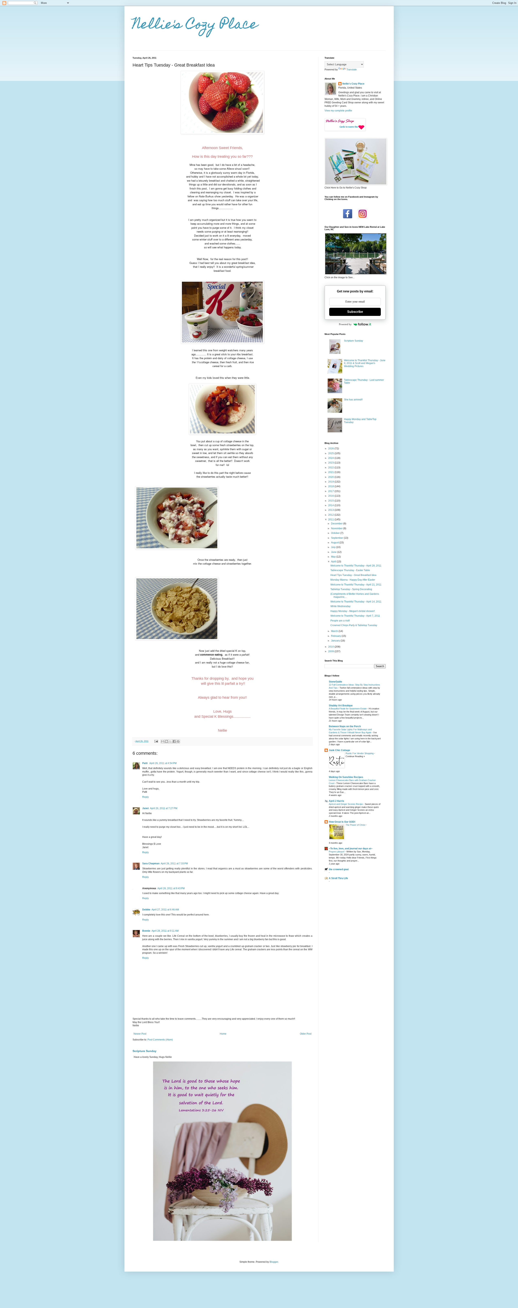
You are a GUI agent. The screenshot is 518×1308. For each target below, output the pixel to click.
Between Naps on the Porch (345, 726)
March (335, 631)
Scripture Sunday (144, 1051)
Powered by (345, 324)
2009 (331, 651)
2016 (331, 495)
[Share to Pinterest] (178, 741)
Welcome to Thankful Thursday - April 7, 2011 (355, 615)
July (333, 547)
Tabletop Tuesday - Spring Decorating (351, 589)
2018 (331, 486)
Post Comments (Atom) (160, 1039)
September (337, 538)
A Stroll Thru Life (338, 878)
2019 (331, 481)
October (335, 533)
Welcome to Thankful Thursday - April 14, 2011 (355, 601)
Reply (145, 797)
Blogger (274, 1261)
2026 (331, 448)
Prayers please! (337, 851)
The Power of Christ (356, 825)
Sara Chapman (150, 863)
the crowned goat (339, 869)
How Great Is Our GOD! (342, 821)
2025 (331, 453)
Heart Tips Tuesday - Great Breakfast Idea (353, 575)
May (333, 556)
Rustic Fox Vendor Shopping (360, 753)
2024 (331, 458)
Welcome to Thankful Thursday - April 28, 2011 (355, 565)
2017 (331, 491)
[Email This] (163, 741)
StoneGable (335, 681)
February (336, 636)
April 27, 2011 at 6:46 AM (165, 909)
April (334, 561)
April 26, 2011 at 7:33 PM (174, 863)
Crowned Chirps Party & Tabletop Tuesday (353, 625)
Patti (145, 763)
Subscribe (355, 311)
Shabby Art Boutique (341, 705)
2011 (331, 519)
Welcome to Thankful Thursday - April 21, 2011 (355, 584)
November (337, 528)
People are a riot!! (340, 620)
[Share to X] (170, 741)
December (337, 523)
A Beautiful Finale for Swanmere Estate (348, 708)
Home (223, 1033)
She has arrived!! (353, 399)
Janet (145, 808)
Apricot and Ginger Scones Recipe (346, 804)
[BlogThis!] (167, 741)
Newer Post (140, 1033)
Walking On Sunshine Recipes (346, 777)
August (335, 542)
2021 (331, 472)
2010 (331, 646)
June (334, 552)
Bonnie (146, 930)
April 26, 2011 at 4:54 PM (163, 763)
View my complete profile (338, 110)
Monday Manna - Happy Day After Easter (352, 579)
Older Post (305, 1033)
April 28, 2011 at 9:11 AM (165, 930)
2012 (331, 514)
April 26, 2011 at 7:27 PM (163, 808)
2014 (331, 505)
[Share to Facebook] (174, 741)
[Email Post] (156, 741)
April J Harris (336, 801)
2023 (331, 462)
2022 (331, 467)
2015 (331, 500)
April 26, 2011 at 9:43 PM (171, 888)
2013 (331, 510)
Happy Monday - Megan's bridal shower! (352, 611)
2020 (331, 477)
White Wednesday (340, 606)
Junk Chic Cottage (339, 750)
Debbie (146, 909)
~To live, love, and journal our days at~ (351, 848)
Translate (351, 69)
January (336, 640)
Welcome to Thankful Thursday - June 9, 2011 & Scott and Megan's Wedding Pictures (364, 363)
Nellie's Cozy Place (195, 26)
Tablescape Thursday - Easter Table (350, 570)
